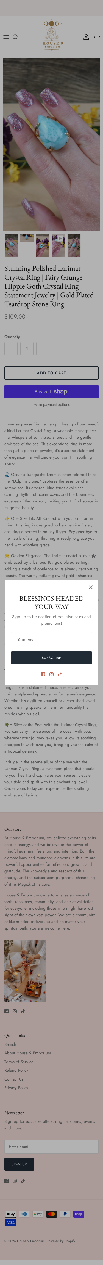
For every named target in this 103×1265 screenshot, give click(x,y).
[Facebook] (43, 674)
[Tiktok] (60, 674)
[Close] (91, 587)
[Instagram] (51, 674)
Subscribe (51, 657)
